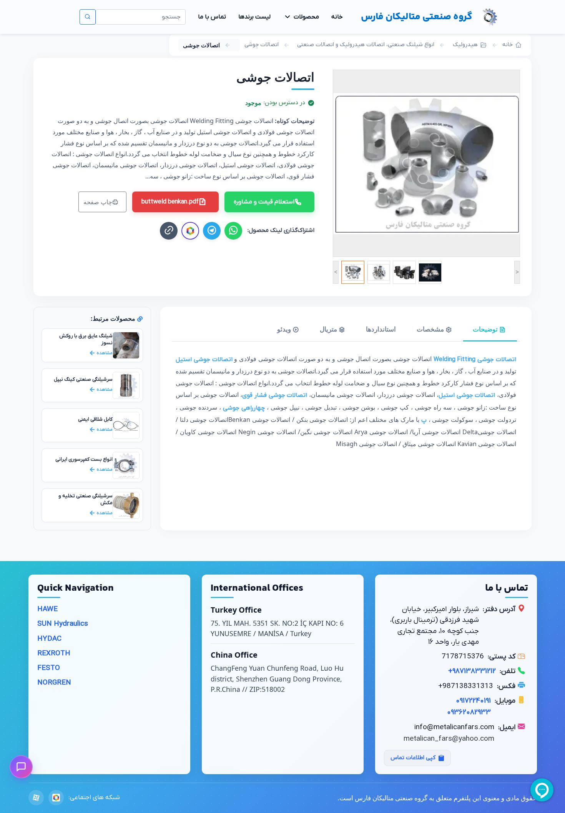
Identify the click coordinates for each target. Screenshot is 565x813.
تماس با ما (212, 17)
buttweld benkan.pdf (170, 202)
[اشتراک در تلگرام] (212, 231)
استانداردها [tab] (381, 329)
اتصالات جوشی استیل (204, 359)
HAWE (47, 609)
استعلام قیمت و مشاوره (264, 202)
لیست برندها (254, 17)
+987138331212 (472, 671)
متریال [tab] (329, 329)
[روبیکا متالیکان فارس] (56, 797)
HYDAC (49, 639)
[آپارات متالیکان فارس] (36, 797)
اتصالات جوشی (261, 44)
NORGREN (54, 683)
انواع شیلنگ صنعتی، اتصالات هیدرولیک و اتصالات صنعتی (365, 44)
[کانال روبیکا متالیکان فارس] (190, 231)
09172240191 (473, 701)
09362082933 (469, 712)
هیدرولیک (465, 44)
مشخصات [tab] (431, 329)
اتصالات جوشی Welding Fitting (475, 359)
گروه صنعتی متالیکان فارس (416, 17)
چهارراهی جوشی (244, 408)
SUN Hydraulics (62, 624)
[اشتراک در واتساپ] (233, 231)
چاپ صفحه (97, 202)
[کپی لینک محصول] (169, 231)
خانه (337, 17)
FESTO (48, 668)
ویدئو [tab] (284, 329)
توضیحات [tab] (486, 329)
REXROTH (53, 653)
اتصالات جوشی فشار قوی (274, 395)
